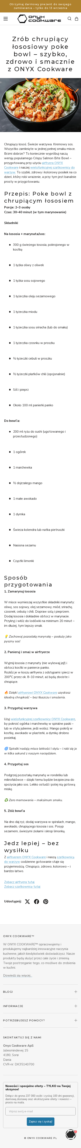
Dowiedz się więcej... (17, 975)
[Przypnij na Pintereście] (45, 901)
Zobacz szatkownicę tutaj (22, 887)
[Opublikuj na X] (27, 901)
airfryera (48, 163)
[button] (76, 18)
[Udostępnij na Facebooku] (36, 901)
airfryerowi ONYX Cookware (37, 692)
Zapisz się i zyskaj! (40, 1121)
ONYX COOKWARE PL (42, 1138)
